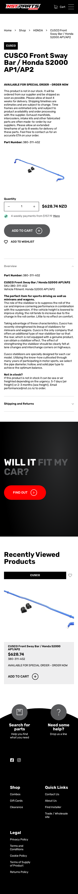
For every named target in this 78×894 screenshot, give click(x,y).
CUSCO (35, 575)
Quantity (10, 199)
